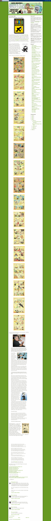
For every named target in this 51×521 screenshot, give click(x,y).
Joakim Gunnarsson (35, 83)
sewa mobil (14, 512)
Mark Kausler (34, 90)
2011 (32, 118)
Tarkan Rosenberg (34, 107)
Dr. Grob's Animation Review (36, 63)
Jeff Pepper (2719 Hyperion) (36, 79)
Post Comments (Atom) (16, 519)
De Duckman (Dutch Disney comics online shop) (36, 58)
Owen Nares (15, 461)
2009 (32, 129)
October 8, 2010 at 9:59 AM (15, 492)
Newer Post (11, 517)
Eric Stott (13, 495)
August (34, 127)
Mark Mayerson (34, 91)
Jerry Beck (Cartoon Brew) (36, 82)
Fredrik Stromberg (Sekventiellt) (34, 68)
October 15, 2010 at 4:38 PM (15, 504)
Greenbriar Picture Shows (36, 70)
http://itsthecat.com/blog (13, 471)
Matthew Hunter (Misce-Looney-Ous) (35, 95)
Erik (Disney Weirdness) (35, 64)
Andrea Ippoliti (34, 45)
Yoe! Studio (17, 40)
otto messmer (18, 477)
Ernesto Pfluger (34, 65)
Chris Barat (33, 49)
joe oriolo (14, 477)
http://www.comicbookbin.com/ (14, 468)
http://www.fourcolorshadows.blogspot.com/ (16, 470)
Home (19, 517)
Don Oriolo (17, 36)
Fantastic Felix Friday (24, 34)
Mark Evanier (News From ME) (36, 89)
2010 (32, 119)
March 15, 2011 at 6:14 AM (15, 514)
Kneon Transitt (34, 86)
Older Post (27, 517)
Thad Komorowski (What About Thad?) (35, 109)
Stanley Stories (34, 103)
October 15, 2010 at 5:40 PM (15, 509)
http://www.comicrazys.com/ (13, 469)
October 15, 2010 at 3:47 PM (15, 498)
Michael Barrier (34, 96)
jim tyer (11, 477)
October (34, 120)
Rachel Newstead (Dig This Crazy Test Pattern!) (36, 98)
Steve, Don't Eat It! (34, 104)
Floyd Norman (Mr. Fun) (35, 66)
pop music (22, 477)
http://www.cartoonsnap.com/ (13, 467)
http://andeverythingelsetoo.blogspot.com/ (15, 466)
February (34, 128)
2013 (32, 115)
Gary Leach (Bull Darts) (35, 69)
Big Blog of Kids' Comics (35, 48)
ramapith (13, 501)
